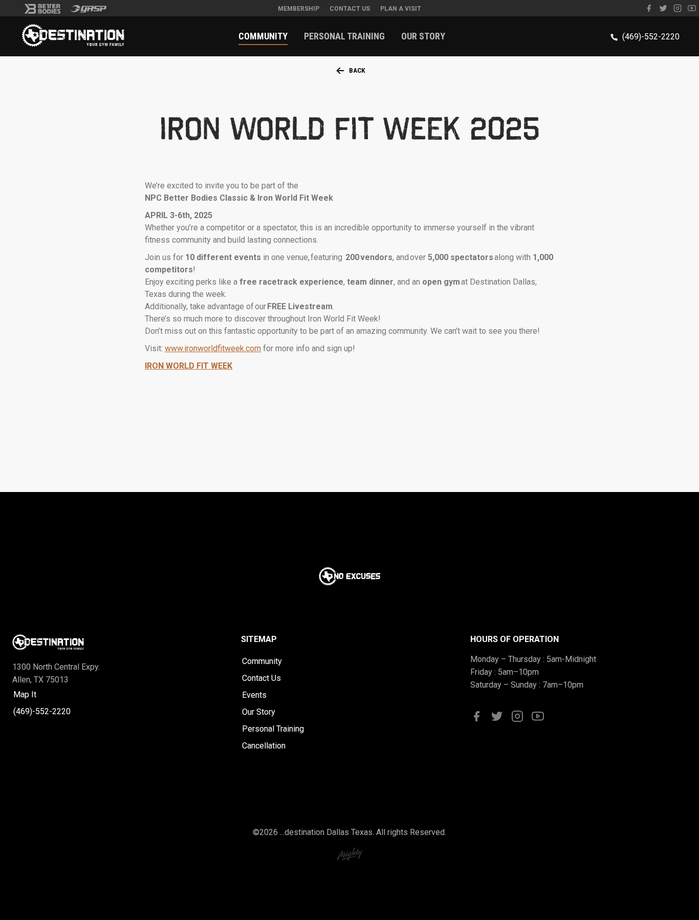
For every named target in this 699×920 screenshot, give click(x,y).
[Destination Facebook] (649, 10)
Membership (298, 8)
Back (357, 70)
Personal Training (344, 36)
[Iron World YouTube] (692, 10)
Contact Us (350, 8)
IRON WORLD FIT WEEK (188, 366)
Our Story (423, 36)
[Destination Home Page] (73, 44)
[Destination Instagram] (677, 10)
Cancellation (264, 746)
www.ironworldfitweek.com (213, 348)
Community (263, 36)
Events (254, 695)
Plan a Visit (400, 8)
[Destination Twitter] (663, 10)
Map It (24, 694)
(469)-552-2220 (651, 36)
